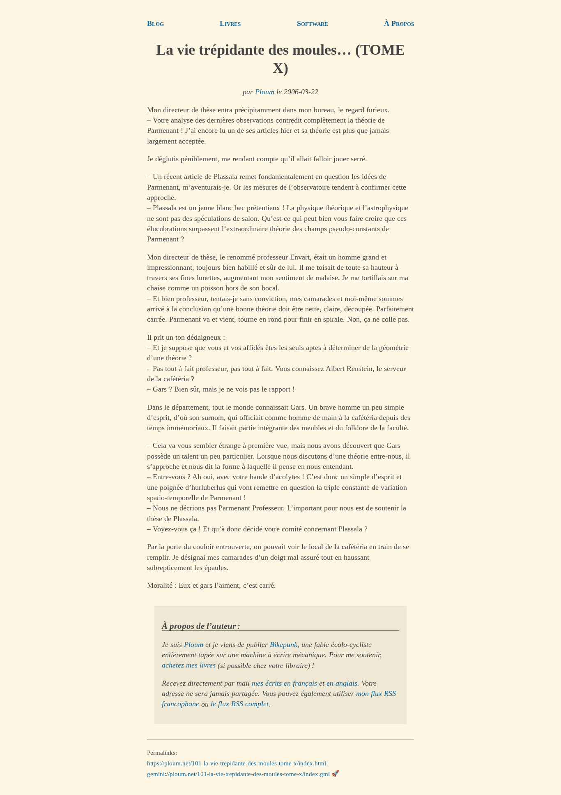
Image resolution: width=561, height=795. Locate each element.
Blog (155, 23)
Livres (230, 23)
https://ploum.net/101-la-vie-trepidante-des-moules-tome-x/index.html (236, 763)
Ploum (264, 92)
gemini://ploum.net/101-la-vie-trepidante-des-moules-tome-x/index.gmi (238, 773)
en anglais (341, 683)
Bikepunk (283, 644)
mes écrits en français (284, 683)
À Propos (399, 23)
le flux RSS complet (240, 704)
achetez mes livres (189, 665)
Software (312, 23)
